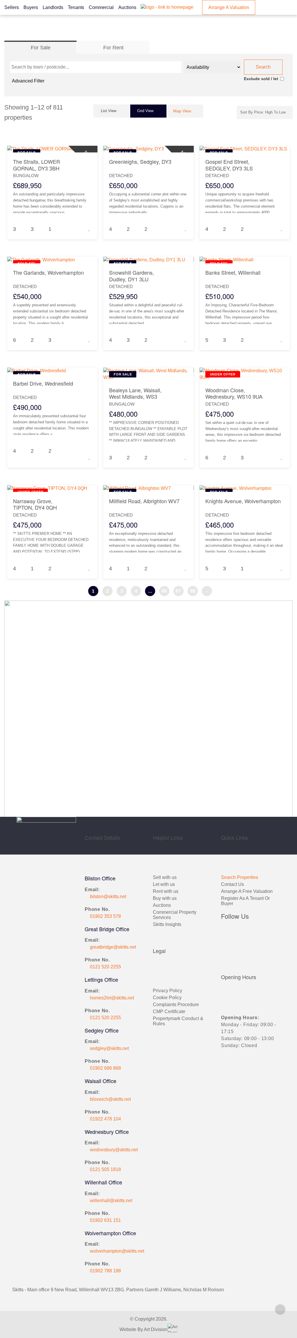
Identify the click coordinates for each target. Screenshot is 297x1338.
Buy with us (165, 898)
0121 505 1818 (105, 1169)
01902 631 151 (105, 1220)
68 (192, 591)
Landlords (53, 7)
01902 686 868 (105, 1068)
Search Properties (239, 877)
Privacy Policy (167, 990)
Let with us (164, 884)
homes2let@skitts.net (112, 997)
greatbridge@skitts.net (113, 947)
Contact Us (232, 884)
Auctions (127, 7)
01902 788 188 (105, 1270)
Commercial (101, 7)
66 (164, 591)
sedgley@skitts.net (109, 1048)
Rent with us (165, 891)
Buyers (30, 7)
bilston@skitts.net (108, 896)
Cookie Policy (167, 997)
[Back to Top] (280, 1309)
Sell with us (165, 877)
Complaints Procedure (176, 1004)
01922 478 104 (105, 1118)
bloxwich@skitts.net (110, 1099)
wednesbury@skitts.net (114, 1149)
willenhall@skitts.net (111, 1200)
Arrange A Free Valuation (247, 891)
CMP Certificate (169, 1011)
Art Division (156, 1329)
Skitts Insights (167, 924)
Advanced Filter (28, 80)
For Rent (113, 48)
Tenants (76, 7)
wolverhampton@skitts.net (117, 1251)
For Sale (40, 48)
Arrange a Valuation (228, 7)
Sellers (11, 7)
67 (178, 591)
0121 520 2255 (105, 966)
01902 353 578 (105, 916)
